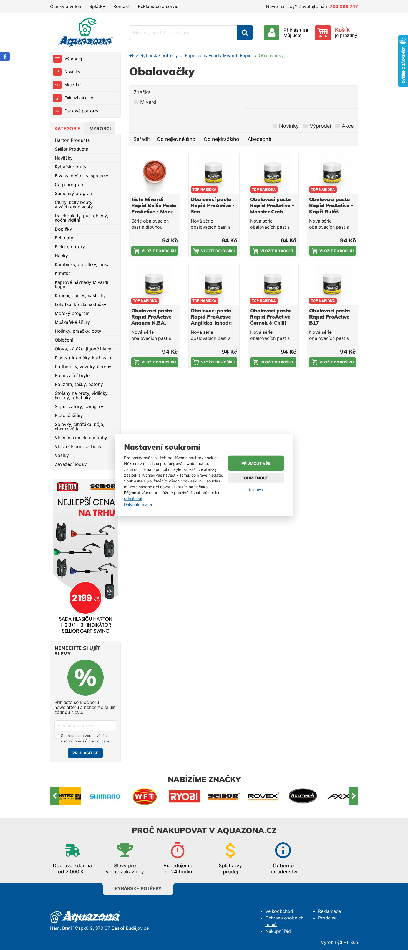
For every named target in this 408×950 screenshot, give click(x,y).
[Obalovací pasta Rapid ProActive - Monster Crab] (273, 173)
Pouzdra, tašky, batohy (79, 384)
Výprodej (73, 58)
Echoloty (64, 238)
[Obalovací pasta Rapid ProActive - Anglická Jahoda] (214, 284)
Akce (348, 126)
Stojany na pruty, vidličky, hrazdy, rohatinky (82, 395)
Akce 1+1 (73, 84)
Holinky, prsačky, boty (78, 331)
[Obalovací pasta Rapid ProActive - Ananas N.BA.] (154, 284)
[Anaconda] (263, 796)
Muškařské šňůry (72, 322)
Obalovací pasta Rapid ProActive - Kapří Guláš (331, 205)
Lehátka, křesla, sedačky (80, 304)
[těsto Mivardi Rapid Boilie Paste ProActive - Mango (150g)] (154, 173)
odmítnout (133, 498)
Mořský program (72, 313)
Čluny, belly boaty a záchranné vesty (74, 204)
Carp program (69, 184)
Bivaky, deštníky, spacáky (81, 175)
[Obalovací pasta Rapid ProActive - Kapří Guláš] (332, 173)
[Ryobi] (145, 796)
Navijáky (64, 158)
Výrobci (100, 128)
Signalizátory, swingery (79, 406)
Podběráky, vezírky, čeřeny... (84, 366)
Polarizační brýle (72, 375)
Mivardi (148, 102)
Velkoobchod (279, 911)
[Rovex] (224, 796)
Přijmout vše (255, 463)
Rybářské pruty (71, 167)
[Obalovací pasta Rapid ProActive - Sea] (214, 173)
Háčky (61, 255)
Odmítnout (256, 478)
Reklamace (329, 911)
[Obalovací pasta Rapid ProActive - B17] (332, 284)
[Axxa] (303, 796)
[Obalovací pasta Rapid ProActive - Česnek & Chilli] (273, 284)
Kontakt (122, 6)
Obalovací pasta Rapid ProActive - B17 (331, 317)
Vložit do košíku (159, 251)
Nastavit (256, 489)
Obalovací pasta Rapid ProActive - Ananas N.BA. (153, 317)
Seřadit (142, 139)
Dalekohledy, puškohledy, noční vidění (81, 218)
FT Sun (351, 942)
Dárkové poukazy (81, 110)
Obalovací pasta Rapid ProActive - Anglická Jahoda (213, 317)
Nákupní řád (278, 931)
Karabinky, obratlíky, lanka (82, 264)
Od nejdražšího (221, 139)
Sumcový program (74, 193)
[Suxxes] (342, 796)
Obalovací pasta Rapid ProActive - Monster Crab (272, 205)
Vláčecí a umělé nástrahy (81, 437)
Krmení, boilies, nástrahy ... (82, 295)
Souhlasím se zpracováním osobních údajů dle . (85, 738)
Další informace (138, 504)
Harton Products (72, 140)
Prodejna (327, 918)
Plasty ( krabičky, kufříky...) (83, 357)
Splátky (97, 6)
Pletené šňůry (69, 415)
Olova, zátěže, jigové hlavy (83, 349)
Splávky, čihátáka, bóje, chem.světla (79, 426)
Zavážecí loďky (71, 464)
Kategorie (67, 128)
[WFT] (105, 796)
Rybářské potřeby (159, 55)
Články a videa (65, 6)
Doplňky (63, 229)
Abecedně (259, 139)
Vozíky (62, 455)
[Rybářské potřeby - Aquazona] (131, 55)
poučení (102, 741)
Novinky (72, 71)
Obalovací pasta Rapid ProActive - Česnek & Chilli (272, 317)
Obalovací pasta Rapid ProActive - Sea (213, 205)
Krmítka (63, 273)
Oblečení (64, 340)
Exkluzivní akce (79, 97)
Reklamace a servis (158, 6)
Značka (142, 92)
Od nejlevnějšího (176, 139)
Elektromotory (70, 246)
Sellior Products (71, 149)
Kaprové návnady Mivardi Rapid (81, 284)
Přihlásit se (85, 753)
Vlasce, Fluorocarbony (78, 446)
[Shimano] (66, 796)
